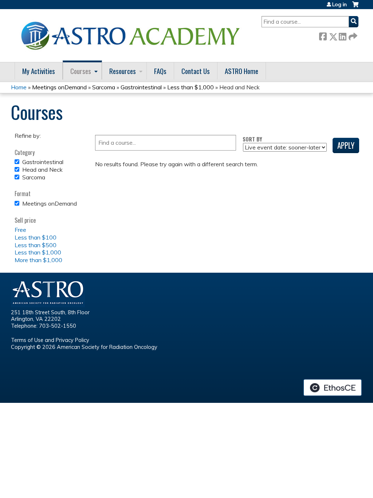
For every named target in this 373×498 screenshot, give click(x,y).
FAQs (160, 71)
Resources (122, 71)
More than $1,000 (38, 260)
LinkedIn (342, 35)
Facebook (322, 35)
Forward (352, 35)
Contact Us (195, 71)
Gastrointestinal (141, 87)
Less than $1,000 (190, 87)
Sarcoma (103, 87)
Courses (80, 71)
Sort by (252, 139)
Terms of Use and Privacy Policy (50, 340)
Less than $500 (35, 245)
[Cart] (355, 7)
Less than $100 (35, 237)
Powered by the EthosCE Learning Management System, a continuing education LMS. (332, 387)
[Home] (133, 35)
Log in (339, 4)
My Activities (38, 71)
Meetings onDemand (59, 87)
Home (19, 87)
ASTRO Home (241, 71)
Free (20, 229)
